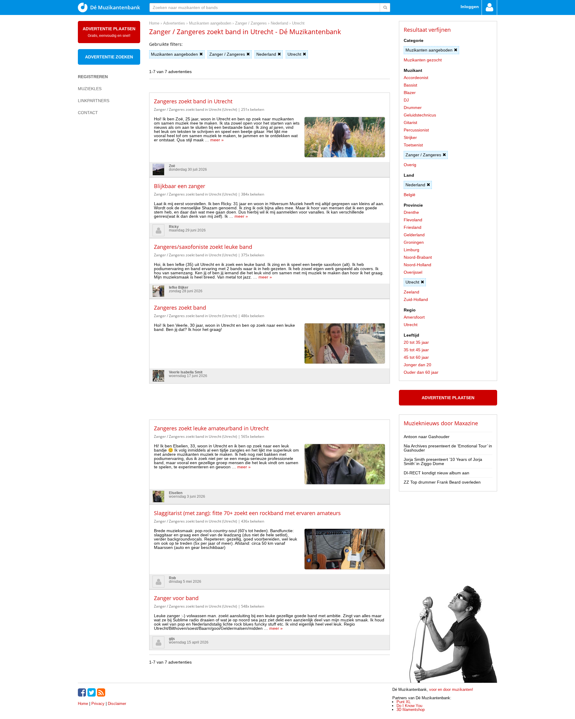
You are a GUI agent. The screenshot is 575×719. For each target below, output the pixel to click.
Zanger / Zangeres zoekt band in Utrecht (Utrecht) (195, 109)
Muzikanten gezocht (423, 59)
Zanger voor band (176, 598)
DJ (406, 100)
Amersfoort (414, 317)
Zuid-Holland (416, 299)
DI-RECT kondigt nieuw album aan (436, 472)
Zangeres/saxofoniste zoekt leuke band (203, 246)
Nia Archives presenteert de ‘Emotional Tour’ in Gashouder (448, 447)
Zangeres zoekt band (180, 307)
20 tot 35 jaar (416, 342)
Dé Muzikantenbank (115, 7)
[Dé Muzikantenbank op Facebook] (82, 692)
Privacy (98, 703)
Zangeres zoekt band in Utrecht (193, 101)
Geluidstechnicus (420, 115)
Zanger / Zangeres (227, 54)
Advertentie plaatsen (109, 32)
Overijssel (413, 272)
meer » (217, 139)
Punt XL (404, 702)
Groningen (414, 242)
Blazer (410, 92)
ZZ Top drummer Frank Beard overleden (442, 482)
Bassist (410, 85)
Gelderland (414, 234)
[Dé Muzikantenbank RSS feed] (102, 692)
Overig (410, 164)
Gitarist (410, 122)
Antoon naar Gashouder (427, 436)
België (409, 194)
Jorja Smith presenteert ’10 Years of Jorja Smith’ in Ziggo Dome (443, 461)
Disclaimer (117, 703)
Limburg (411, 249)
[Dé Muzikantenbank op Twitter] (92, 692)
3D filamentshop (411, 709)
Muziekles (90, 88)
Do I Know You (409, 705)
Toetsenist (413, 145)
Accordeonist (416, 77)
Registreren (93, 76)
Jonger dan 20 (417, 364)
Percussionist (416, 130)
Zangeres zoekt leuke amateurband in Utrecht (211, 428)
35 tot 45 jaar (416, 349)
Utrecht (294, 54)
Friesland (412, 227)
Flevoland (413, 219)
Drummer (413, 107)
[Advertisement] (102, 223)
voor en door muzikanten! (451, 689)
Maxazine (466, 423)
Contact (88, 112)
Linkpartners (93, 100)
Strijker (410, 137)
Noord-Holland (417, 264)
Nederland (266, 54)
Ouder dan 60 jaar (421, 372)
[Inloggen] (489, 7)
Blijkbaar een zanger (179, 186)
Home (83, 703)
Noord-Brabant (418, 257)
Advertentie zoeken (109, 57)
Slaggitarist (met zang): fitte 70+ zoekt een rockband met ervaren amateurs (247, 513)
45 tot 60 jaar (416, 357)
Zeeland (411, 292)
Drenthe (411, 212)
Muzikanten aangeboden (174, 54)
